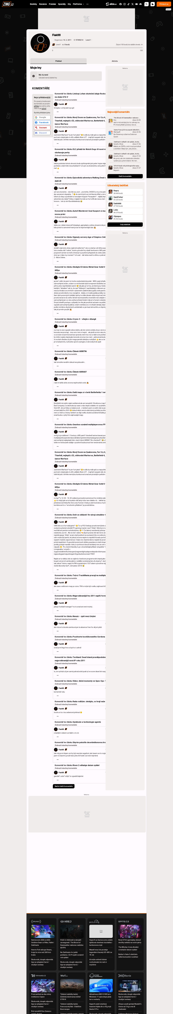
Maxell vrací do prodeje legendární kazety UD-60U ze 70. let (100, 952)
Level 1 (58, 45)
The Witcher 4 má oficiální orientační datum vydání (128, 948)
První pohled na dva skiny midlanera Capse (41, 995)
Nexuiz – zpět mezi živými (84, 616)
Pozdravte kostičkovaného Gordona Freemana (94, 637)
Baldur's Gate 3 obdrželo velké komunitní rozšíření (128, 955)
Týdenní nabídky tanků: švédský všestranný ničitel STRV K (70, 996)
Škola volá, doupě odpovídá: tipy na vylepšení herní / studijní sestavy (42, 962)
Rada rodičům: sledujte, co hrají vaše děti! (91, 701)
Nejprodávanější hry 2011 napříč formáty (90, 596)
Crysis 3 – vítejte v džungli (84, 319)
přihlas (36, 106)
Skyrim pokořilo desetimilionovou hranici (91, 742)
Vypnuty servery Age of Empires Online (90, 237)
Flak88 (61, 104)
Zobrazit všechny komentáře (66, 100)
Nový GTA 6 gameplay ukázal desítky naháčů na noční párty (129, 941)
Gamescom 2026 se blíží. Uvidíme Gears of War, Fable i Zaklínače (42, 942)
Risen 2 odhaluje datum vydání (86, 765)
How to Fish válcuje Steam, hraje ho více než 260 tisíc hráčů (41, 952)
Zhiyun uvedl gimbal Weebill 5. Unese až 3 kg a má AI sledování (130, 1006)
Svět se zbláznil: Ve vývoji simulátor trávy (91, 515)
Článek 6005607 (80, 372)
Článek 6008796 (80, 351)
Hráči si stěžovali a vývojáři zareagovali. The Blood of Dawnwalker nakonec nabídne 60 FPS (71, 944)
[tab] (58, 61)
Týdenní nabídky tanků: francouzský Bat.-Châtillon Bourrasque (70, 1006)
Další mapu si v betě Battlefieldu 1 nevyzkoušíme (94, 392)
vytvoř (44, 108)
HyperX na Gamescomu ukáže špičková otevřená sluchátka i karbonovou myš (101, 942)
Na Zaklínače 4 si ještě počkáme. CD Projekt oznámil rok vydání (72, 954)
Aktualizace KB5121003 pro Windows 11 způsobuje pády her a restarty (100, 996)
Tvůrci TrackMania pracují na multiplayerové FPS (94, 575)
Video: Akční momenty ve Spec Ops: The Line (93, 681)
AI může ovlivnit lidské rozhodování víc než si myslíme (98, 962)
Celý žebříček (125, 225)
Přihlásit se (163, 4)
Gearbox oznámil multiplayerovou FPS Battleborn (94, 424)
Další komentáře (125, 176)
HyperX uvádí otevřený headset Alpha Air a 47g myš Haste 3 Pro (100, 1006)
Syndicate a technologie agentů (87, 722)
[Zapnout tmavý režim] (153, 4)
